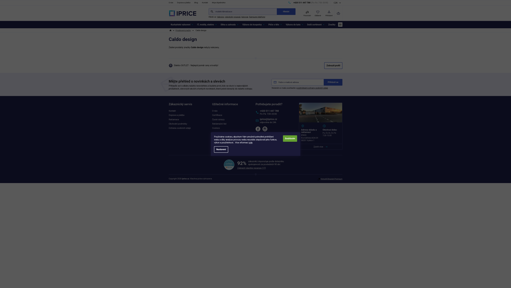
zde (250, 142)
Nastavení (221, 149)
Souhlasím (290, 138)
